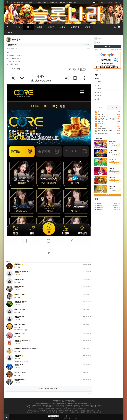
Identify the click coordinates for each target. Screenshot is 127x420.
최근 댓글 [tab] (114, 107)
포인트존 (39, 27)
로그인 (103, 2)
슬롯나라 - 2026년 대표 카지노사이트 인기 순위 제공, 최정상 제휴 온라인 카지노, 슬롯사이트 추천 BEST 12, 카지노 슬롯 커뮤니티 (43, 2)
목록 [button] (89, 48)
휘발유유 (21, 317)
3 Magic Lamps (114, 150)
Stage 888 (112, 168)
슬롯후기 (9, 32)
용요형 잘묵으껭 (101, 128)
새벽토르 (99, 126)
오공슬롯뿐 (22, 372)
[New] (100, 144)
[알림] (115, 27)
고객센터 (87, 27)
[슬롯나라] (63, 14)
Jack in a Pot (113, 159)
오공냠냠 (21, 294)
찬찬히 (21, 286)
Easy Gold (112, 187)
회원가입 (109, 2)
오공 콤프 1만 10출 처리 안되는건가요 (105, 131)
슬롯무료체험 (75, 27)
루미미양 (14, 44)
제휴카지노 (17, 27)
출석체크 (97, 99)
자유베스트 (98, 88)
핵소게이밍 (111, 143)
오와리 (21, 279)
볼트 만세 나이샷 (101, 123)
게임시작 (114, 145)
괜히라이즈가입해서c (24, 271)
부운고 (110, 152)
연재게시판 (98, 95)
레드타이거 (111, 161)
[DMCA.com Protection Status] (53, 416)
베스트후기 (98, 82)
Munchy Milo (113, 141)
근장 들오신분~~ (101, 116)
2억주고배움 (22, 380)
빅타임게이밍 (112, 179)
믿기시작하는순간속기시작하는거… (28, 348)
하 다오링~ (99, 121)
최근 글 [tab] (100, 107)
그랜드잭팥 (22, 309)
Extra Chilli (112, 178)
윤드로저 (21, 333)
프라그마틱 (51, 27)
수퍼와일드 (22, 324)
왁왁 (20, 264)
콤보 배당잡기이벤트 (102, 133)
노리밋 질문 (100, 114)
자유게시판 (98, 85)
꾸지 (20, 356)
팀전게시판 (98, 92)
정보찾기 (117, 2)
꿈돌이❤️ (24, 302)
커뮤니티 (28, 27)
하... (98, 112)
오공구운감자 (25, 341)
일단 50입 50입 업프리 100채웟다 (105, 119)
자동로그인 (98, 49)
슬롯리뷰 (62, 27)
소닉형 (21, 364)
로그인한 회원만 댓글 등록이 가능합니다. (49, 388)
